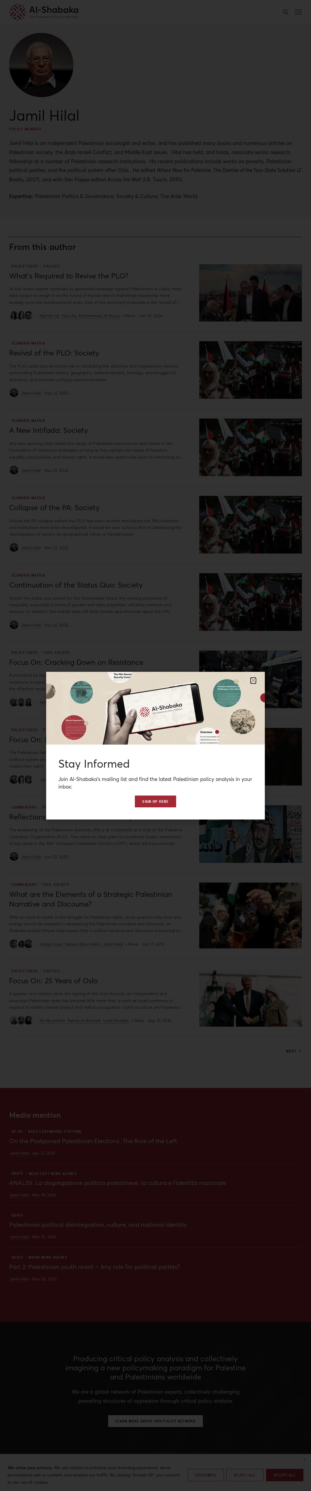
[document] (155, 745)
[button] (253, 680)
